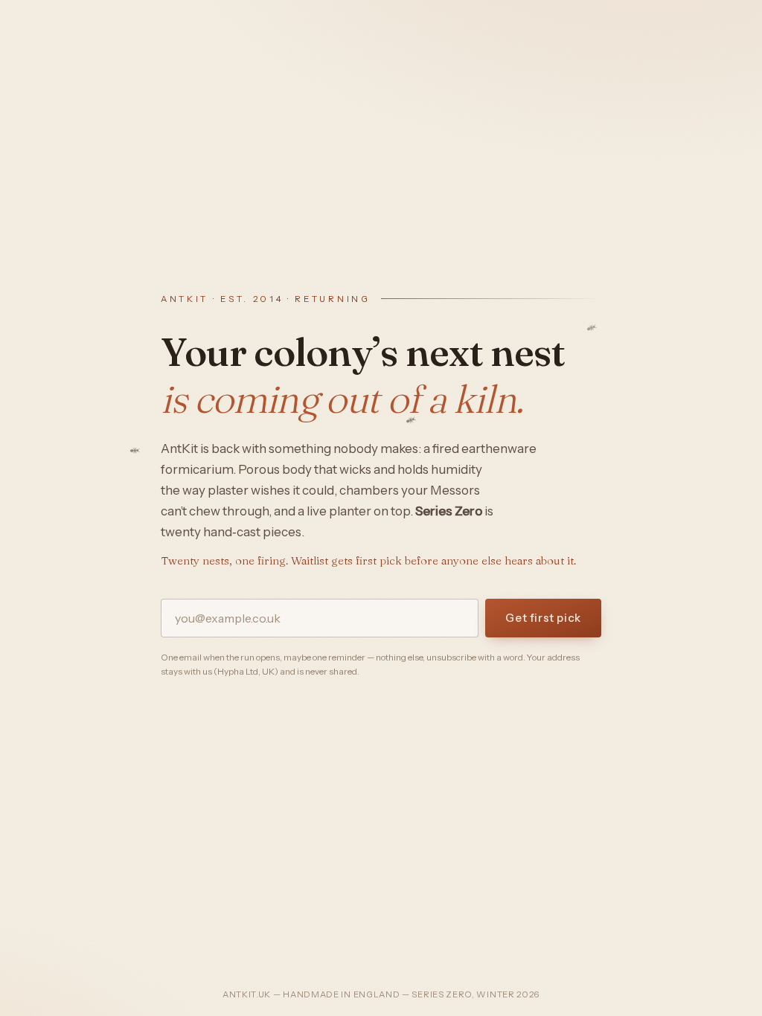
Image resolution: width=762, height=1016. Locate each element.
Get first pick (543, 618)
